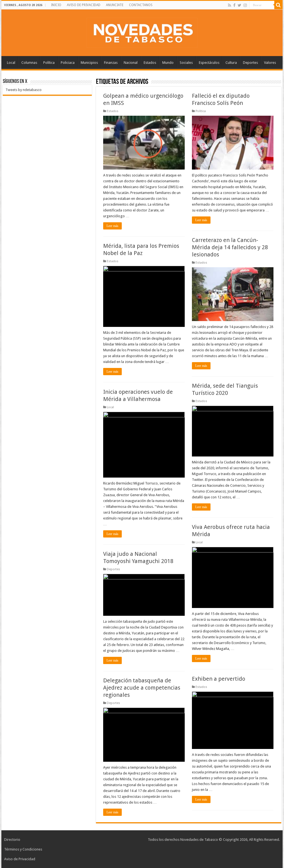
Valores (270, 62)
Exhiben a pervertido (218, 678)
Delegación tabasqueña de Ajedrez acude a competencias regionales (141, 687)
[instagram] (245, 5)
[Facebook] (234, 5)
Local (11, 62)
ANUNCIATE (114, 5)
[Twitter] (239, 5)
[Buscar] (278, 5)
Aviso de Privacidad (19, 859)
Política (49, 62)
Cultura (231, 62)
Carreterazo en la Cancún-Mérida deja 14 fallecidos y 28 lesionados (230, 247)
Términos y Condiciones (23, 849)
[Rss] (229, 5)
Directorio (12, 839)
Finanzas (111, 62)
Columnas (29, 62)
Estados (150, 62)
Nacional (131, 62)
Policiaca (68, 62)
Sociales (186, 62)
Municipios (89, 62)
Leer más (112, 226)
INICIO (56, 5)
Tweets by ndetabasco (24, 90)
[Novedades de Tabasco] (142, 31)
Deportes (250, 62)
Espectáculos (209, 62)
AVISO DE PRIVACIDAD (83, 5)
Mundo (168, 62)
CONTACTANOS (141, 5)
